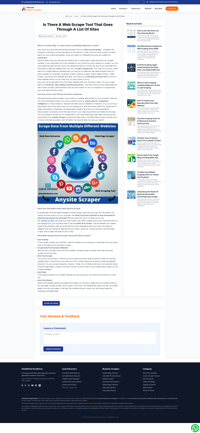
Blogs (76, 16)
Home (113, 8)
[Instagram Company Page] (29, 385)
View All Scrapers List (69, 387)
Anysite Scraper (48, 221)
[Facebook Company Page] (22, 385)
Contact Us (172, 8)
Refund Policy (147, 387)
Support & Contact (149, 385)
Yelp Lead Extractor (109, 387)
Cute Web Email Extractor (71, 373)
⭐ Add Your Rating (51, 303)
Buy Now (158, 8)
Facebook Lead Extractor (110, 382)
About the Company (150, 373)
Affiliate (148, 8)
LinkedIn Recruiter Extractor (72, 382)
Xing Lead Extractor (109, 390)
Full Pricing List (148, 379)
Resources (136, 8)
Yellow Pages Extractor (110, 385)
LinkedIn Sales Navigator (70, 379)
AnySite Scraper (108, 379)
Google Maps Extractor (110, 373)
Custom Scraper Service (151, 376)
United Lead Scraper (69, 385)
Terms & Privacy (148, 390)
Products (123, 8)
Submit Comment (53, 349)
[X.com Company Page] (25, 385)
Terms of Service (82, 408)
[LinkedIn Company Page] (36, 385)
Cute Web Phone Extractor (71, 376)
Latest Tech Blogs (149, 382)
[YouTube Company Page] (32, 385)
